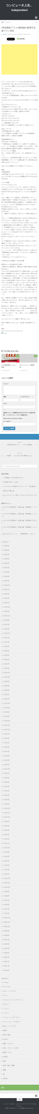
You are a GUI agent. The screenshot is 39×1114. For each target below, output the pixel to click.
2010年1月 (6, 913)
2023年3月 (6, 611)
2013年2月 (6, 799)
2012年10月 (6, 817)
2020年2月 (6, 664)
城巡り (5, 1030)
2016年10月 (6, 729)
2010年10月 (6, 887)
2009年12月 (6, 918)
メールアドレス (24, 397)
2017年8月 (6, 712)
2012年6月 (6, 826)
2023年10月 (6, 607)
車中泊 (5, 1078)
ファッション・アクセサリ (11, 1022)
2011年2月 (6, 874)
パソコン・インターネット (11, 1017)
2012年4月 (6, 835)
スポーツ (6, 1004)
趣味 (4, 1070)
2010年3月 (6, 909)
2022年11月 (6, 616)
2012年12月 (6, 808)
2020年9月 (6, 646)
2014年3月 (6, 760)
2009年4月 (6, 953)
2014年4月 (6, 756)
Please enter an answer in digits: (13, 418)
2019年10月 (6, 677)
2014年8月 (6, 747)
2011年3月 (6, 870)
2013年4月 (6, 791)
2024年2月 (6, 598)
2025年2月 (6, 581)
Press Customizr (28, 1108)
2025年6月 (6, 572)
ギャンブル (6, 987)
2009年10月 (6, 926)
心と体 (5, 1039)
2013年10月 (6, 769)
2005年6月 (6, 970)
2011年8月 (6, 856)
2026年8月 (6, 546)
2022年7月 (6, 624)
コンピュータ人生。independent (19, 7)
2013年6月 (6, 782)
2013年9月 (6, 773)
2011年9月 (6, 852)
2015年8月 (6, 738)
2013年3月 (6, 795)
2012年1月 (6, 843)
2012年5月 (6, 830)
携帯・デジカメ (6, 22)
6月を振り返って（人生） (11, 482)
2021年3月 (6, 638)
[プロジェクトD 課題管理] (28, 358)
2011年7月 (6, 861)
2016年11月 (6, 725)
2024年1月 (6, 603)
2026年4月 (6, 559)
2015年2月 (6, 743)
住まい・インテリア (9, 1026)
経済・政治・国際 (8, 1065)
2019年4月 (6, 686)
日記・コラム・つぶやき (11, 1048)
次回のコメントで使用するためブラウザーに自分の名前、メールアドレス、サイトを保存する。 (19, 414)
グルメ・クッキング (9, 991)
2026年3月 (6, 563)
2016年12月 (6, 721)
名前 (4, 397)
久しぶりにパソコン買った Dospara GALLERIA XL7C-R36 (20, 495)
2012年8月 (6, 821)
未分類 (5, 1057)
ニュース (6, 1008)
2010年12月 (6, 878)
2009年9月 (6, 931)
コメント (6, 384)
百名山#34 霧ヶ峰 (8, 491)
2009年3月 (6, 957)
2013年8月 (6, 778)
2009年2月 (6, 961)
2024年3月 (6, 594)
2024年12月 (6, 585)
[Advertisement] (19, 59)
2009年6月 (6, 944)
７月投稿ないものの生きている (13, 478)
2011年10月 (6, 848)
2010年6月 (6, 905)
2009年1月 (6, 966)
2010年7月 (6, 900)
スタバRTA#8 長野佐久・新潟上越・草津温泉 (17, 507)
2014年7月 (6, 751)
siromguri (6, 982)
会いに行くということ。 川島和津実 (15, 534)
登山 (4, 1061)
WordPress (12, 1108)
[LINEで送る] (21, 38)
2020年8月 (6, 651)
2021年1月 (6, 642)
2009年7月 (6, 940)
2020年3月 (6, 659)
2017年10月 (6, 708)
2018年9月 (6, 690)
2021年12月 (6, 633)
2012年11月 (6, 813)
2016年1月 (6, 734)
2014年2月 (6, 764)
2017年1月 (6, 716)
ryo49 (4, 34)
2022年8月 (6, 620)
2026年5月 (6, 554)
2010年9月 (6, 891)
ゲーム (5, 995)
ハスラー (6, 1013)
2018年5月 (6, 694)
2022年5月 (6, 629)
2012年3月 (6, 839)
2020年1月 (6, 668)
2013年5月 (6, 786)
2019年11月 (6, 673)
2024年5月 (6, 589)
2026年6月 (6, 550)
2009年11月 (6, 922)
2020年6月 (6, 655)
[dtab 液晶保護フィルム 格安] (10, 358)
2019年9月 (6, 681)
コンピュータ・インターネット (13, 1000)
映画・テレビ (7, 1052)
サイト (5, 403)
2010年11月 (6, 883)
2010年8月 (6, 896)
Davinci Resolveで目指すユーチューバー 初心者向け (19, 486)
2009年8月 (6, 935)
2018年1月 (6, 699)
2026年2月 (6, 568)
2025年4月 (6, 576)
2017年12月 (6, 703)
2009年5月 (6, 948)
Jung (30, 534)
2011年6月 (6, 865)
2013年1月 (6, 804)
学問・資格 (6, 1035)
